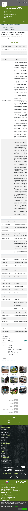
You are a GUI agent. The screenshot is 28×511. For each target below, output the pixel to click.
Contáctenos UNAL (4, 430)
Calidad (2, 445)
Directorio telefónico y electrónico (8, 466)
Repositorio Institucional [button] (12, 8)
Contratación (3, 453)
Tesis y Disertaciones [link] (9, 24)
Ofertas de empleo (4, 442)
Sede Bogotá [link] (17, 24)
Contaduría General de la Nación (6, 459)
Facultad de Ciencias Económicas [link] (8, 26)
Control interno (3, 446)
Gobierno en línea (4, 461)
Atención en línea (4, 429)
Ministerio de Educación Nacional (6, 463)
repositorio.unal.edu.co (20, 1)
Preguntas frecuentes (4, 432)
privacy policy (15, 506)
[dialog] (14, 506)
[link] (8, 360)
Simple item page (14, 42)
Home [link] (2, 24)
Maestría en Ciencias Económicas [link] (8, 27)
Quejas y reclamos (4, 433)
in (21, 473)
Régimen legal (3, 454)
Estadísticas (3, 440)
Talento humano (3, 448)
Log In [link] (4, 21)
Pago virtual (3, 438)
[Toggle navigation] (24, 21)
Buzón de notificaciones (5, 456)
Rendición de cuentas (4, 450)
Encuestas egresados (4, 437)
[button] (21, 4)
